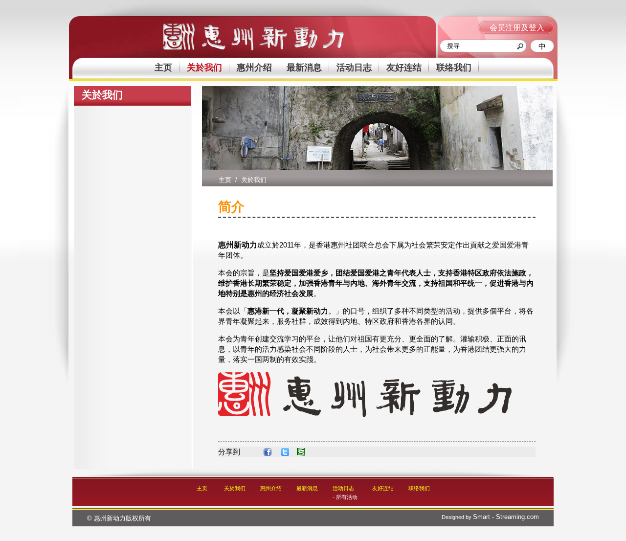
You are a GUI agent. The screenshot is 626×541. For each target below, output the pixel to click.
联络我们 (453, 67)
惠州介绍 (254, 67)
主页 (163, 67)
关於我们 (204, 67)
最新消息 (304, 67)
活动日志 (354, 67)
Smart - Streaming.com (506, 516)
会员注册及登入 (517, 27)
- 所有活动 (345, 497)
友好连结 (404, 67)
